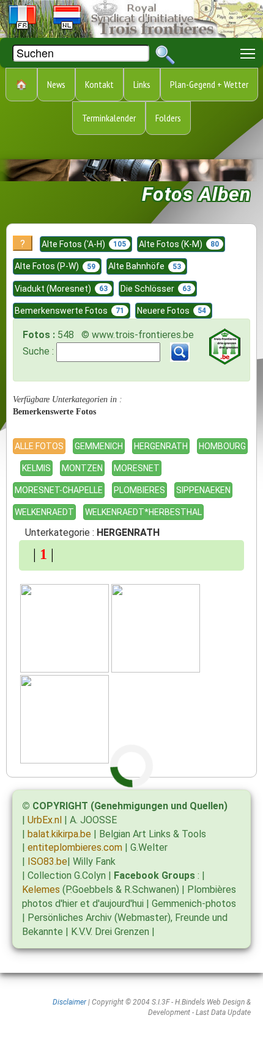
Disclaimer (69, 1002)
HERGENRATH (161, 446)
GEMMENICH (99, 446)
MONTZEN (82, 468)
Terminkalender (109, 118)
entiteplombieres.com (75, 847)
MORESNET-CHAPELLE (59, 490)
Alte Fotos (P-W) (55, 266)
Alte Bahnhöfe (144, 266)
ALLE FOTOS (39, 446)
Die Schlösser (155, 289)
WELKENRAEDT (44, 512)
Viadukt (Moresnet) (61, 289)
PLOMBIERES (139, 490)
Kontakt (99, 84)
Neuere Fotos (171, 311)
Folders (168, 118)
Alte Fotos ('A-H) (84, 244)
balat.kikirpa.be (59, 834)
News (56, 84)
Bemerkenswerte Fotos (69, 311)
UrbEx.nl (45, 820)
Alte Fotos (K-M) (179, 244)
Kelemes (41, 889)
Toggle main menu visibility (248, 53)
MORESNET (137, 468)
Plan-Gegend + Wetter (209, 84)
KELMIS (36, 468)
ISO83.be (47, 861)
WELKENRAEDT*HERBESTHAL (143, 512)
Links (141, 84)
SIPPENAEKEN (203, 490)
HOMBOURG (222, 446)
